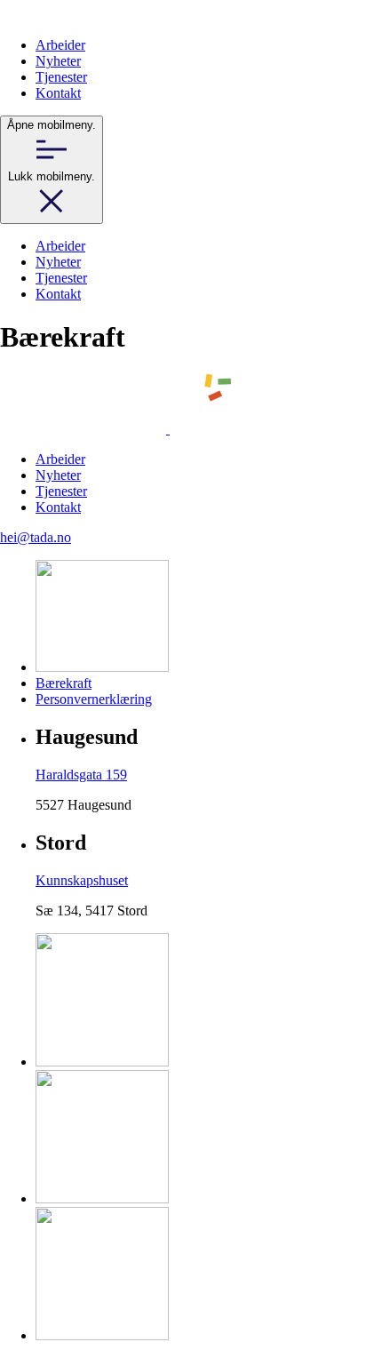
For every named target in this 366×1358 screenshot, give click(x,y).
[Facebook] (102, 1061)
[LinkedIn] (102, 1335)
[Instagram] (102, 1198)
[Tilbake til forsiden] (32, 14)
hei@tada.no (35, 537)
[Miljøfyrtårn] (102, 667)
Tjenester (61, 76)
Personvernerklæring (94, 699)
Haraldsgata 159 (81, 774)
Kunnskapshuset (82, 880)
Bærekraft (64, 683)
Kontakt (58, 92)
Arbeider (60, 44)
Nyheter (58, 60)
